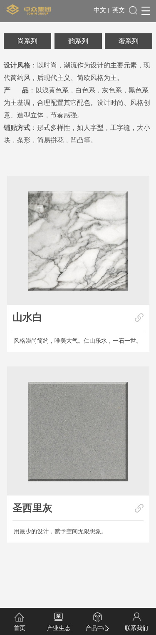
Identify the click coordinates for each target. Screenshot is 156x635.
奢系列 (129, 41)
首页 (19, 628)
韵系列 (78, 41)
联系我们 (136, 628)
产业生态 (58, 628)
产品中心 (97, 628)
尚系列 (27, 41)
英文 (118, 10)
